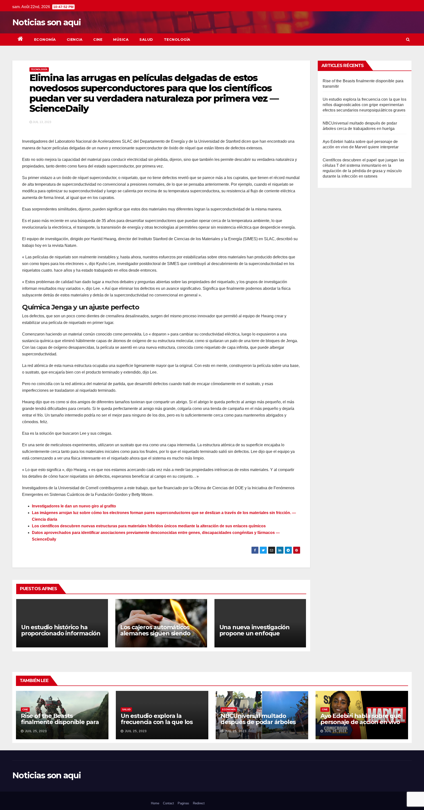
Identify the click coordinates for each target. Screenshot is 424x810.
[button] (408, 39)
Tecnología (177, 39)
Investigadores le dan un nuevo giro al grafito (74, 506)
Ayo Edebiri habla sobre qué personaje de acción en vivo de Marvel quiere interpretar (361, 722)
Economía (45, 39)
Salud (146, 39)
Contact (168, 803)
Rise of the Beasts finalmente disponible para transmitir (60, 722)
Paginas (183, 803)
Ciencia (75, 39)
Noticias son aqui (46, 22)
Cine (97, 39)
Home (155, 803)
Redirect (199, 803)
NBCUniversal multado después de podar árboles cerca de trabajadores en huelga (258, 725)
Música (121, 39)
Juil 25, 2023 (36, 731)
